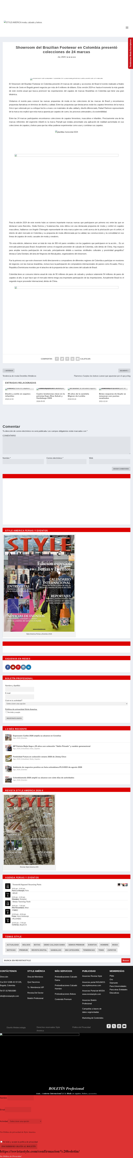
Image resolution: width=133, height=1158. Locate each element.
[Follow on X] (114, 1026)
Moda (32, 759)
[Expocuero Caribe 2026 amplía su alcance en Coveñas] (8, 737)
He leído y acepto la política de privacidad (20, 1142)
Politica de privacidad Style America (21, 709)
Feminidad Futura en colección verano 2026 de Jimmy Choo (39, 757)
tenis (101, 950)
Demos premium (76, 945)
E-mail (7, 693)
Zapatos (37, 749)
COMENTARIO (9, 435)
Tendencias (89, 950)
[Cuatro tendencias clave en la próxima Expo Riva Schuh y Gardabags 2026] (50, 389)
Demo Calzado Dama (54, 945)
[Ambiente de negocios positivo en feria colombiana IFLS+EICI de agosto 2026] (8, 769)
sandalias (56, 950)
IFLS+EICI (16, 919)
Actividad (4, 1121)
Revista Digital (39, 950)
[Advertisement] (66, 67)
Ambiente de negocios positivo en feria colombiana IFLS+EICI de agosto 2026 (47, 767)
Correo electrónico (54, 458)
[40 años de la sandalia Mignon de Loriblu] (82, 389)
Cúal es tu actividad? (13, 700)
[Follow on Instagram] (119, 1026)
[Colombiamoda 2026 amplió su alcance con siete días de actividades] (8, 779)
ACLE (14, 893)
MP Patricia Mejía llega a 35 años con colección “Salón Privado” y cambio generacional (51, 746)
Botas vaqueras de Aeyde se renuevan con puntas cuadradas (112, 396)
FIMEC (15, 910)
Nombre (7, 458)
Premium (23, 950)
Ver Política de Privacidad (10, 1156)
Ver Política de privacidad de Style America (17, 1132)
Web (91, 458)
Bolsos (26, 945)
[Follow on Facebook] (109, 1026)
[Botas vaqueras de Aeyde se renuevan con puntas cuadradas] (113, 389)
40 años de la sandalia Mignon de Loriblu (78, 395)
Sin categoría (72, 950)
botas (32, 749)
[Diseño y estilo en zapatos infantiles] (19, 389)
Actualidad (25, 749)
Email (2, 1110)
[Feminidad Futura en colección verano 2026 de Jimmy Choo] (8, 758)
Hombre (104, 945)
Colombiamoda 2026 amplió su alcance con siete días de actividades (43, 778)
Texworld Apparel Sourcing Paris (26, 884)
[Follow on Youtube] (124, 1026)
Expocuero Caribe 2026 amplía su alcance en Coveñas (37, 736)
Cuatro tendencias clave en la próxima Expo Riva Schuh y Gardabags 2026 (50, 396)
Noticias (11, 950)
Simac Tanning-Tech (21, 902)
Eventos (24, 738)
